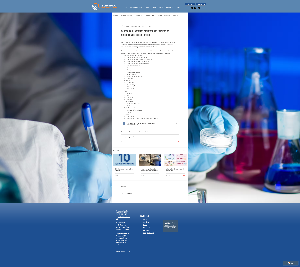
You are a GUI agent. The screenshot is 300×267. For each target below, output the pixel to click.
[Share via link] (133, 137)
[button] (184, 15)
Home (145, 219)
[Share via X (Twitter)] (125, 137)
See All (185, 150)
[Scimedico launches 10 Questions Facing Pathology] (124, 160)
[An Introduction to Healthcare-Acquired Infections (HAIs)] (175, 160)
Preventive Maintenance (127, 15)
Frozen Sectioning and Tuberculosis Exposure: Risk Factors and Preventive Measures (149, 170)
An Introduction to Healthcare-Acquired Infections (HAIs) (175, 170)
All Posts (115, 15)
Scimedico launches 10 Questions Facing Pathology (124, 170)
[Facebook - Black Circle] (195, 8)
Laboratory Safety (149, 15)
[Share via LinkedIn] (129, 137)
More (174, 15)
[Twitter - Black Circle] (199, 8)
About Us (146, 227)
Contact (146, 230)
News (145, 225)
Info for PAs (139, 15)
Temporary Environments (163, 15)
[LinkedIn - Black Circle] (192, 8)
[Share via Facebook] (122, 137)
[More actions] (178, 26)
